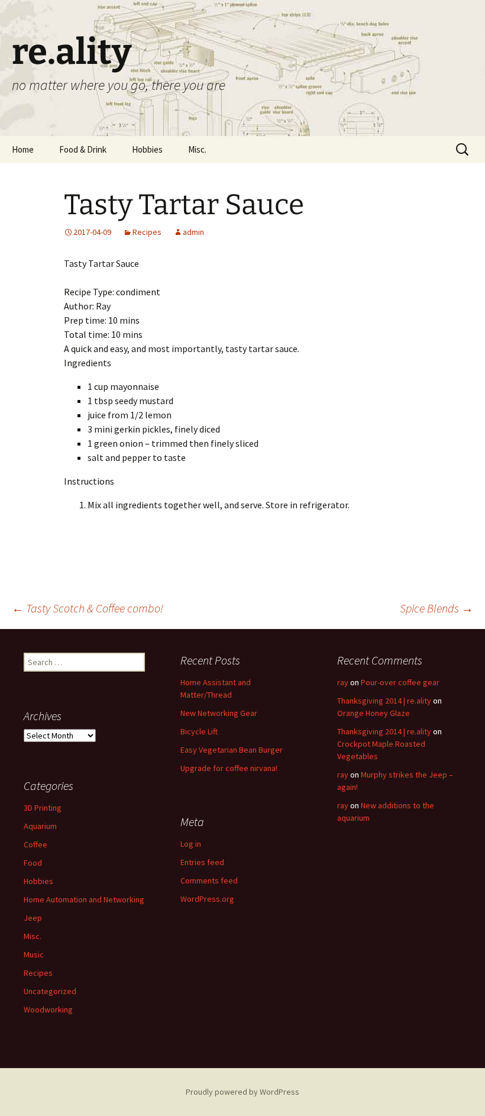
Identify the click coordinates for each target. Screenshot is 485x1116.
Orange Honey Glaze (373, 713)
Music (34, 954)
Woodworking (48, 1009)
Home (23, 149)
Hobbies (147, 149)
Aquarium (40, 826)
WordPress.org (207, 899)
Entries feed (202, 862)
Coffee (35, 844)
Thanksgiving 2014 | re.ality (384, 700)
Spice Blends (436, 608)
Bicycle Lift (199, 731)
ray (342, 682)
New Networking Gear (218, 713)
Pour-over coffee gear (400, 682)
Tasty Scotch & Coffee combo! (87, 608)
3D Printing (43, 807)
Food (33, 862)
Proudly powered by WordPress (242, 1091)
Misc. (197, 149)
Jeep (33, 917)
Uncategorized (50, 991)
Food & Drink (82, 149)
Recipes (146, 232)
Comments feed (209, 880)
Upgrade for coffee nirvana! (228, 768)
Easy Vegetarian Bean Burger (231, 749)
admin (193, 232)
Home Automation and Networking (84, 899)
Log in (190, 843)
